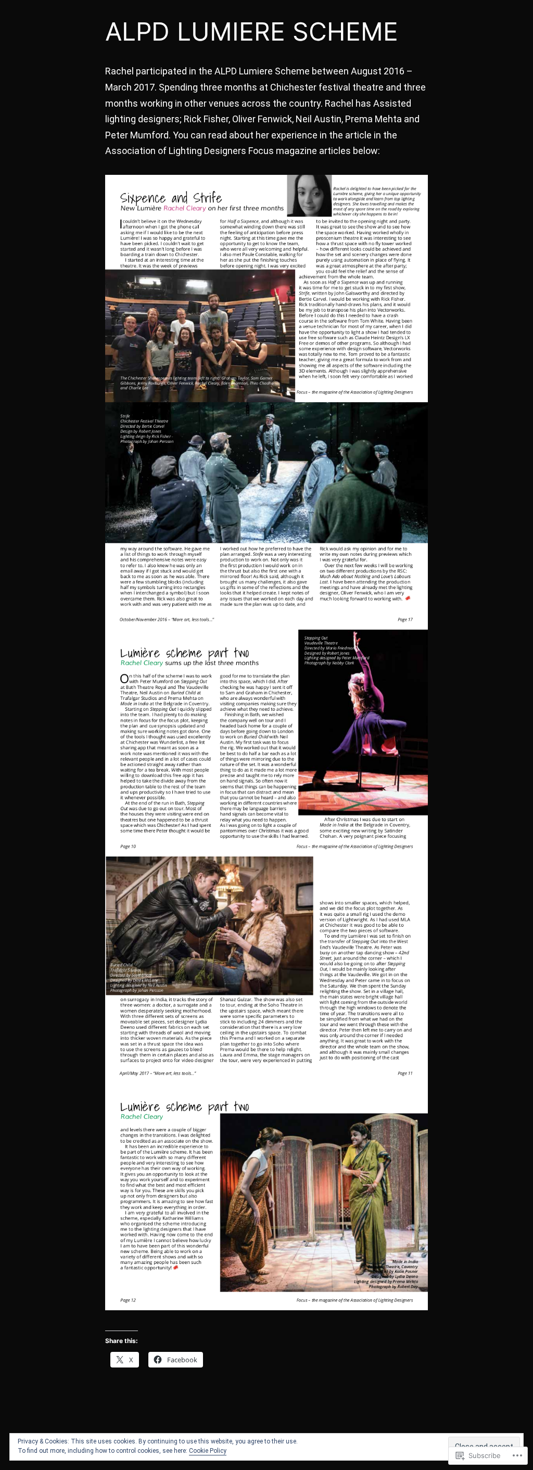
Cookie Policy (207, 1450)
